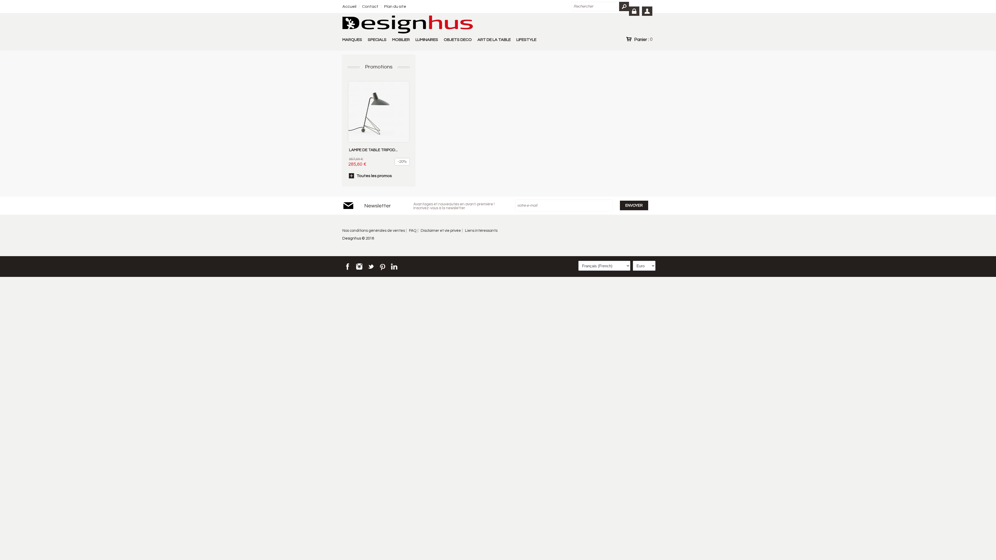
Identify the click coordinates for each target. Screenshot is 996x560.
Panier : (643, 39)
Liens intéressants (481, 231)
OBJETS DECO (458, 40)
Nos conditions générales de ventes (373, 231)
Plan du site (395, 6)
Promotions (378, 66)
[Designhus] (407, 25)
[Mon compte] (647, 11)
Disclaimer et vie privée (441, 231)
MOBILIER (401, 40)
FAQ (413, 231)
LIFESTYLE (526, 40)
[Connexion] (634, 11)
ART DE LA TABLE (494, 40)
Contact (370, 6)
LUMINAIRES (427, 40)
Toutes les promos (374, 176)
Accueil (349, 6)
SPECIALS (377, 40)
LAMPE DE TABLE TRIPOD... (373, 150)
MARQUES (352, 40)
